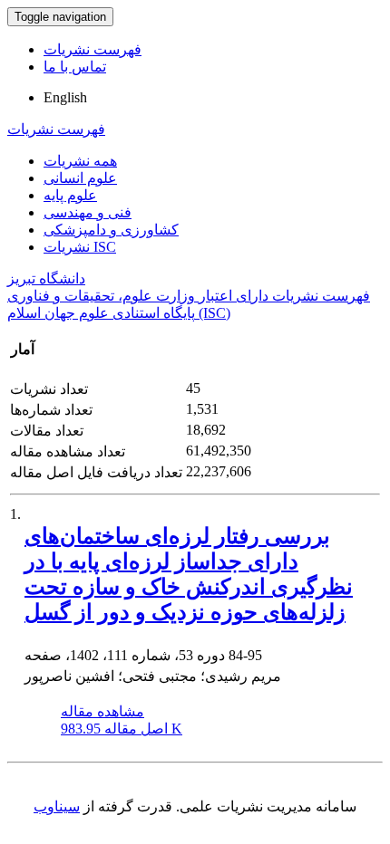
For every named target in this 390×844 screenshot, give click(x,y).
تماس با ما (75, 66)
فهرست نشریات (92, 49)
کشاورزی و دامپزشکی (111, 229)
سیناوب (57, 806)
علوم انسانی (80, 178)
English (65, 97)
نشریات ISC (80, 246)
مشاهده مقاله (102, 711)
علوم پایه (70, 195)
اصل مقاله (121, 728)
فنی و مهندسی (88, 212)
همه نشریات (80, 160)
